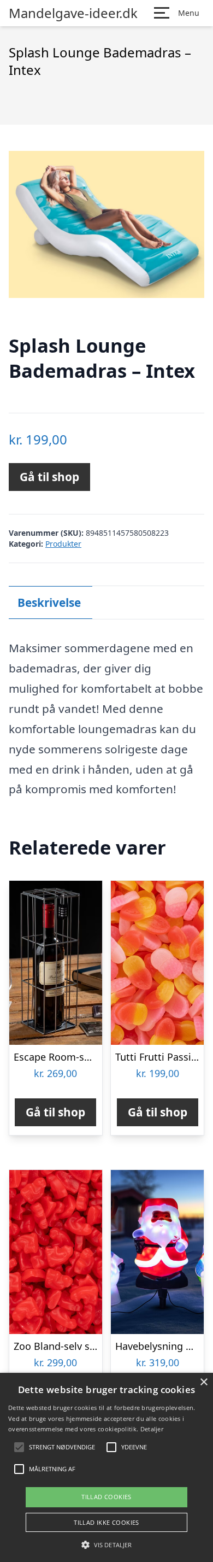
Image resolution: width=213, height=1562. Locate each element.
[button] (106, 1544)
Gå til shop (49, 476)
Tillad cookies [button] (106, 1497)
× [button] (203, 1382)
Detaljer (151, 1429)
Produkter (63, 544)
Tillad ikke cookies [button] (106, 1522)
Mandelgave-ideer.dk (73, 13)
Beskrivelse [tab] (49, 602)
